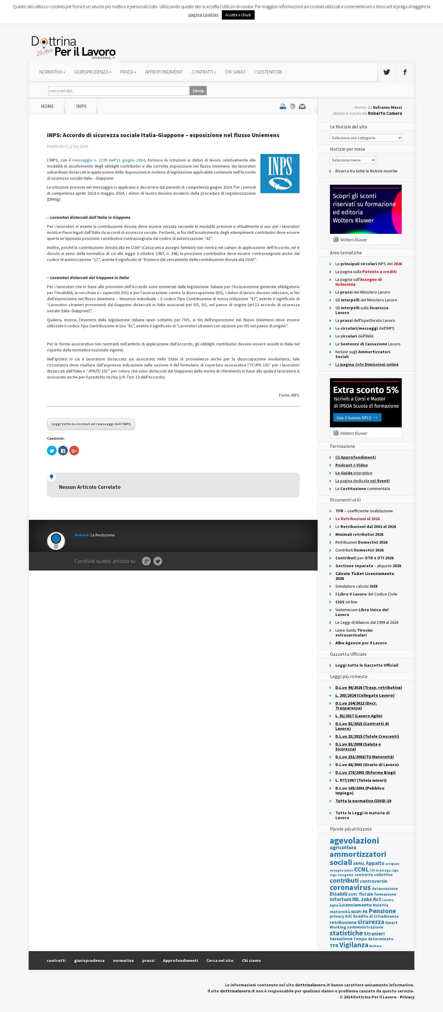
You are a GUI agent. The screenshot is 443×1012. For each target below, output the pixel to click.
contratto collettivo (373, 874)
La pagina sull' (358, 282)
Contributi (359, 550)
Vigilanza (353, 944)
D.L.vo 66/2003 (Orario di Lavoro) (367, 764)
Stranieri (374, 933)
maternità (340, 911)
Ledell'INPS (364, 328)
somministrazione (365, 927)
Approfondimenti (180, 960)
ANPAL (359, 863)
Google (146, 561)
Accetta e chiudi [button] (238, 14)
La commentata (362, 488)
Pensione (382, 911)
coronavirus (350, 887)
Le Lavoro (368, 344)
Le (365, 526)
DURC (353, 894)
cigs (333, 874)
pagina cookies (203, 14)
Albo (361, 643)
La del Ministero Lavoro (362, 292)
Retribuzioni (361, 542)
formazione (385, 894)
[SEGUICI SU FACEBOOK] (405, 72)
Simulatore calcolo (356, 586)
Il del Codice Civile (366, 594)
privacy (337, 916)
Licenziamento (355, 905)
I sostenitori (268, 72)
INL (356, 899)
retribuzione (343, 922)
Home (47, 106)
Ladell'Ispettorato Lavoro (365, 320)
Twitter (157, 561)
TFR (334, 945)
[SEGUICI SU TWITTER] (387, 72)
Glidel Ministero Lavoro (366, 300)
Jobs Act (371, 899)
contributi (344, 880)
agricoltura (343, 847)
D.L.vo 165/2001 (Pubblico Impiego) (360, 790)
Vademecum (361, 612)
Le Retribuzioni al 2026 (357, 518)
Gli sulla (361, 310)
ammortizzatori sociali (358, 858)
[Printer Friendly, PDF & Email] (292, 106)
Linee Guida (353, 632)
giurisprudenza (92, 72)
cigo (394, 870)
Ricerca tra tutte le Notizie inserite (366, 171)
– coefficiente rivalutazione (364, 511)
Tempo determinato (373, 938)
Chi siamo (235, 72)
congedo (345, 874)
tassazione (341, 938)
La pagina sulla (366, 271)
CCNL (361, 869)
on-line (346, 602)
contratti (204, 72)
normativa (52, 72)
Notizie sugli (362, 354)
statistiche (346, 933)
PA (365, 911)
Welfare (375, 946)
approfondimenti (164, 72)
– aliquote (368, 565)
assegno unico (341, 870)
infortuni (340, 899)
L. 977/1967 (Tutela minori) (361, 780)
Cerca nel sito (220, 960)
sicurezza (370, 922)
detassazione (385, 888)
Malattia (380, 905)
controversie (373, 881)
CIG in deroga (380, 870)
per (364, 558)
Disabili (338, 893)
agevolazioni (354, 840)
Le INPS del (368, 263)
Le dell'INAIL (354, 336)
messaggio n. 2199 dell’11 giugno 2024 (108, 160)
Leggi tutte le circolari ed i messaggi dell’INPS (91, 424)
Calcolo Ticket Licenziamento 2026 (364, 576)
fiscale (366, 894)
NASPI (356, 911)
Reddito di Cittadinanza (376, 916)
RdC (348, 916)
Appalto (375, 863)
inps (81, 106)
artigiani (392, 864)
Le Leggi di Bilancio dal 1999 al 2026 (366, 622)
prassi (128, 72)
